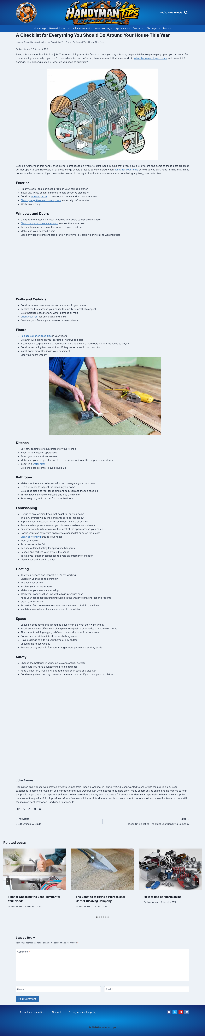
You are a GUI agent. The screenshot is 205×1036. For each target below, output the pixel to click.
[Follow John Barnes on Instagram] (29, 808)
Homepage (40, 28)
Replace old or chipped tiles (36, 335)
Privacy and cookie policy (82, 1012)
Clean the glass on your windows (39, 223)
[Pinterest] (181, 1012)
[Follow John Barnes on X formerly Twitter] (23, 808)
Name (21, 989)
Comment (23, 951)
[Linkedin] (186, 1012)
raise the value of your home (150, 58)
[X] (175, 1012)
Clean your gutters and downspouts (41, 200)
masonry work (39, 196)
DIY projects (153, 28)
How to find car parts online (162, 896)
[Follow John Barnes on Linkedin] (34, 808)
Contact (56, 1012)
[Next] (197, 881)
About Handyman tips (32, 1012)
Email (109, 989)
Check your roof (30, 316)
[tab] (97, 917)
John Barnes (16, 906)
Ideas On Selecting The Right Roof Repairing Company (158, 821)
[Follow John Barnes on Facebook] (18, 808)
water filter (39, 464)
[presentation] (34, 869)
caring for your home (126, 169)
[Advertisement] (99, 268)
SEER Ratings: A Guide (28, 821)
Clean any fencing (31, 536)
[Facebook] (169, 1012)
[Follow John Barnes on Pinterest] (40, 808)
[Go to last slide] (8, 881)
